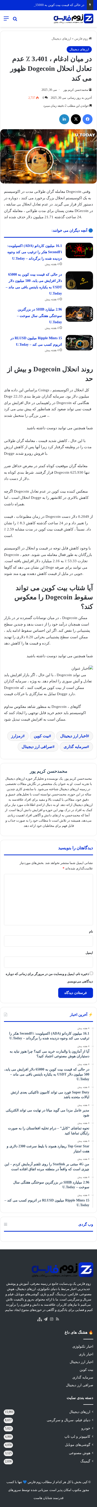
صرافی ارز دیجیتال (37, 747)
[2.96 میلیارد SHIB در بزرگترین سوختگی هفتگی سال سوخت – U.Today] (79, 314)
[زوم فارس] (73, 18)
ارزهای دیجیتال (61, 38)
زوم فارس (81, 38)
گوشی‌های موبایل (77, 1445)
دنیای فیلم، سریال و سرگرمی (68, 1420)
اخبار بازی (86, 1354)
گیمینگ (85, 1461)
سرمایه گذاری (75, 747)
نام (91, 931)
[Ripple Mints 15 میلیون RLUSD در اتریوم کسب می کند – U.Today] (79, 342)
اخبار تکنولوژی (82, 1346)
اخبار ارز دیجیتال (73, 736)
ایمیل (89, 953)
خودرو (85, 1428)
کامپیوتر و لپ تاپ (77, 1436)
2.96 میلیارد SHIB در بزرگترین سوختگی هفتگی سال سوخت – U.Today (39, 316)
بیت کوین (41, 736)
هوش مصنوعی (79, 1453)
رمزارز (17, 736)
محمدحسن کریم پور (75, 90)
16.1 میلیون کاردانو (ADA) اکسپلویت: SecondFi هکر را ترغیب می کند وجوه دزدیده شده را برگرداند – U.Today (34, 252)
